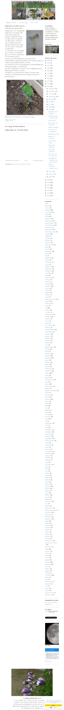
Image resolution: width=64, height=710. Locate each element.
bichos (47, 254)
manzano (48, 436)
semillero (48, 564)
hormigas (48, 395)
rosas (47, 556)
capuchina (48, 277)
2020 (48, 76)
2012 (48, 188)
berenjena (48, 251)
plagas (47, 506)
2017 (48, 84)
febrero (51, 174)
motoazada (48, 451)
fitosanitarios (49, 347)
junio (50, 104)
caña (46, 275)
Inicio (26, 160)
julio (50, 102)
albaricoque (49, 221)
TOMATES (48, 575)
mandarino (48, 430)
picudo (47, 497)
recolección (48, 541)
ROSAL (47, 553)
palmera (47, 480)
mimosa (47, 449)
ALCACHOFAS (49, 225)
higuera (47, 388)
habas (47, 375)
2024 (48, 65)
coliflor (47, 310)
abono (47, 206)
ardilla (47, 236)
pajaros (47, 478)
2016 (48, 86)
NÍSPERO (47, 460)
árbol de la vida (50, 232)
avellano (47, 238)
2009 (48, 196)
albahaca (48, 219)
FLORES (47, 349)
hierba (47, 384)
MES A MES (34, 22)
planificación (49, 508)
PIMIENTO (48, 501)
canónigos (48, 273)
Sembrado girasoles (51, 146)
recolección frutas (51, 543)
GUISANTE (48, 371)
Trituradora (49, 582)
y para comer (49, 593)
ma (46, 421)
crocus (47, 321)
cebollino (48, 286)
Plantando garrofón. (51, 150)
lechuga (47, 414)
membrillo (48, 445)
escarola (48, 334)
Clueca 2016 (51, 120)
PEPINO (47, 488)
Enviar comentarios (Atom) (22, 164)
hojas (46, 393)
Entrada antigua (38, 160)
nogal (46, 462)
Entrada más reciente (12, 160)
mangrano (48, 432)
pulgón (47, 532)
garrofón (11, 120)
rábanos (47, 536)
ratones (47, 538)
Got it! (53, 705)
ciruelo (47, 301)
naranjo (47, 456)
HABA (47, 373)
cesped (47, 290)
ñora (46, 467)
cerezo (47, 288)
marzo (51, 171)
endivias (47, 327)
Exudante (48, 341)
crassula (47, 319)
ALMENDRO (48, 230)
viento (47, 588)
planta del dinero (50, 510)
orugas (47, 475)
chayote (47, 293)
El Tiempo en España (52, 611)
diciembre (52, 89)
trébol (47, 577)
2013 (48, 185)
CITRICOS (48, 304)
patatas (47, 486)
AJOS (46, 217)
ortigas (47, 473)
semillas (47, 562)
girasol (47, 364)
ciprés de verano (50, 299)
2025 (48, 63)
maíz (46, 428)
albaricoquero (49, 223)
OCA (46, 469)
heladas (47, 377)
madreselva (48, 423)
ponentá (47, 525)
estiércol (47, 338)
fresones (48, 354)
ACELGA (47, 210)
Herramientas (49, 380)
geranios (47, 362)
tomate (47, 573)
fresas (47, 351)
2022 (48, 71)
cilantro (47, 295)
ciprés (47, 297)
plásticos (48, 515)
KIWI (46, 408)
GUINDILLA (48, 369)
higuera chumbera (50, 391)
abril (50, 110)
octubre (51, 94)
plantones (48, 512)
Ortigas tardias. (53, 127)
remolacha (48, 547)
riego (46, 549)
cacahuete (48, 262)
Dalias (47, 323)
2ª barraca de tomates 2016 (52, 117)
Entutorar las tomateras (52, 131)
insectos (47, 399)
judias (47, 404)
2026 (48, 60)
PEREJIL (47, 495)
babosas (47, 243)
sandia (47, 560)
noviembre (52, 91)
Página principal (11, 22)
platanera (48, 517)
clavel (47, 306)
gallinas (47, 356)
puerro (47, 530)
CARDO (47, 282)
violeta (47, 590)
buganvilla (48, 258)
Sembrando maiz (53, 134)
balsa (46, 247)
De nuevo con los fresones (52, 155)
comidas (47, 312)
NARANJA (48, 454)
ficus (46, 345)
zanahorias (48, 595)
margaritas (48, 438)
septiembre (52, 96)
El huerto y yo (23, 22)
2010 (48, 193)
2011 (48, 190)
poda (46, 521)
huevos (47, 397)
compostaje (49, 314)
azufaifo (47, 240)
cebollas (47, 284)
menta (47, 447)
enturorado (48, 332)
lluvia (46, 419)
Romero (47, 551)
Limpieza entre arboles (53, 113)
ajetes (47, 214)
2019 (48, 78)
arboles (47, 234)
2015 (48, 180)
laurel (47, 412)
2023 (48, 68)
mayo (51, 107)
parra (47, 482)
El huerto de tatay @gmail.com (51, 603)
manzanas (48, 434)
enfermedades (49, 330)
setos (46, 566)
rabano (47, 534)
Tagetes (47, 571)
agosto (51, 99)
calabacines (48, 269)
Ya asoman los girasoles (53, 124)
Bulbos (47, 260)
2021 (48, 73)
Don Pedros (49, 325)
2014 (48, 183)
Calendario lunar (49, 661)
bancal (47, 249)
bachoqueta (49, 245)
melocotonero (49, 441)
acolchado (48, 212)
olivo (46, 471)
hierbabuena (49, 386)
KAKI (46, 406)
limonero (47, 417)
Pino (46, 504)
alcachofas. (48, 227)
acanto (47, 208)
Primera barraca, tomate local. (52, 166)
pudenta (47, 528)
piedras (47, 499)
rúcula (47, 558)
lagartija (47, 410)
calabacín (48, 267)
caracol (47, 280)
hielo (46, 382)
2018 (48, 81)
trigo (46, 579)
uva (46, 586)
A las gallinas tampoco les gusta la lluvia (53, 160)
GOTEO (47, 367)
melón (47, 443)
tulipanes (48, 584)
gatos (47, 360)
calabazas (48, 271)
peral (46, 493)
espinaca (48, 336)
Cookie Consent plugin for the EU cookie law (53, 707)
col (46, 308)
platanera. (48, 519)
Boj (46, 256)
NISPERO (47, 458)
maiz (46, 425)
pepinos (47, 491)
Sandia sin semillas (51, 137)
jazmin (47, 401)
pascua (47, 484)
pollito (47, 523)
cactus (47, 264)
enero (51, 177)
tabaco (47, 569)
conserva (48, 317)
